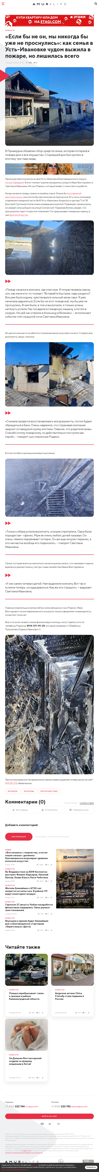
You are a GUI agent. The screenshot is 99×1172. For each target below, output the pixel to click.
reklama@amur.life (79, 1106)
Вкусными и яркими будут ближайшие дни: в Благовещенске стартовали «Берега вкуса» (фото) (26, 924)
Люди (8, 850)
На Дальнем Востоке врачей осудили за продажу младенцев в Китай (25, 1061)
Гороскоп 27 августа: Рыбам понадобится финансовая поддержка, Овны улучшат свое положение (29, 907)
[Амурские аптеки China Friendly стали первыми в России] (89, 1012)
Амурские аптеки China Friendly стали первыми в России (69, 996)
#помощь (29, 791)
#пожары (13, 791)
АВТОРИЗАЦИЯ (19, 837)
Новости (10, 30)
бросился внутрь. (19, 215)
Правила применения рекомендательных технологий (24, 1153)
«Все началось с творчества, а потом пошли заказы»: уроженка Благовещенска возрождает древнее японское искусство (26, 856)
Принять (91, 1167)
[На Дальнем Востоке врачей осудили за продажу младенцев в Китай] (43, 1077)
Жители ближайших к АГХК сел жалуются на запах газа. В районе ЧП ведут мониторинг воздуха (26, 891)
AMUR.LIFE (11, 783)
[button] (58, 1123)
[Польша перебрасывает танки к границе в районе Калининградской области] (43, 1012)
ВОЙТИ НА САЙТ (49, 1116)
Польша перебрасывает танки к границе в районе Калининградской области (26, 996)
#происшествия (49, 791)
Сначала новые (70, 803)
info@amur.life (31, 1106)
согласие (35, 1165)
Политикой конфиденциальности (14, 1169)
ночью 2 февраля (14, 182)
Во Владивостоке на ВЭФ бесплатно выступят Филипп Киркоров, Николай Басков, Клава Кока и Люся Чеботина (26, 874)
